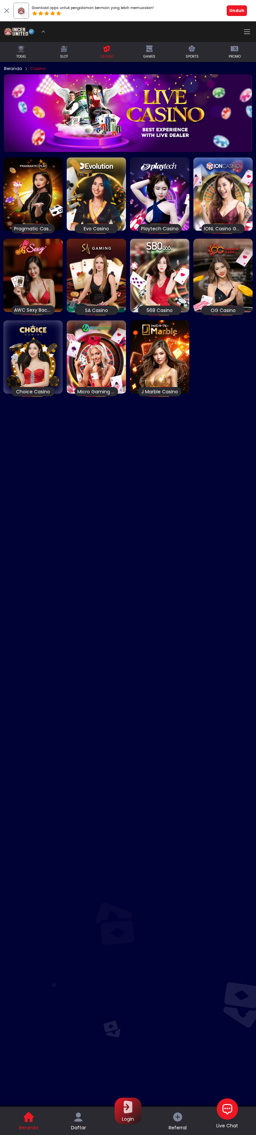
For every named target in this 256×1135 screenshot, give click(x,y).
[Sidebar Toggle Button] (247, 32)
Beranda (13, 68)
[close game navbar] (43, 31)
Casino (37, 68)
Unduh (236, 10)
